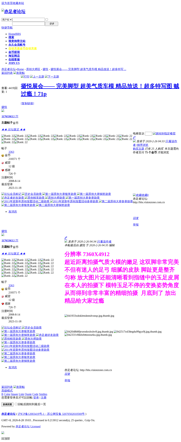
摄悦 (45, 69)
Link (21, 394)
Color (7, 394)
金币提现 (14, 52)
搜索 (11, 37)
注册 (63, 23)
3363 (10, 116)
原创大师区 (33, 69)
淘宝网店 (14, 55)
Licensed (35, 426)
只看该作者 (104, 241)
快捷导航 (7, 27)
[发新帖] (19, 72)
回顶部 (5, 438)
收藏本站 (18, 3)
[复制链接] (27, 103)
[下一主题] (52, 76)
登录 (36, 397)
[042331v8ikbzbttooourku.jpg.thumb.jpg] (88, 334)
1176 (4, 116)
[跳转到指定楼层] (164, 133)
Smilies (43, 394)
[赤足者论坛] (13, 11)
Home (14, 33)
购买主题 (138, 148)
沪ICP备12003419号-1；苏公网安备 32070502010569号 (51, 413)
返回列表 (7, 72)
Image (14, 394)
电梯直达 (138, 133)
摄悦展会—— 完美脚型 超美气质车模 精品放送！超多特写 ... (88, 69)
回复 (136, 218)
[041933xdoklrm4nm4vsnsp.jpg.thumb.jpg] (89, 315)
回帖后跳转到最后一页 (32, 404)
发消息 (12, 211)
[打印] (25, 76)
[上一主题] (37, 76)
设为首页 (7, 3)
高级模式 (7, 390)
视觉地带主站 (16, 40)
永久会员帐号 (16, 44)
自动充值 (22, 48)
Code (35, 394)
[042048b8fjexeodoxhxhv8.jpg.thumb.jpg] (89, 331)
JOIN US (14, 63)
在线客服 (14, 59)
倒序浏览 (142, 144)
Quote (28, 394)
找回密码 (66, 19)
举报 (136, 224)
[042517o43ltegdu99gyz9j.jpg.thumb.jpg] (138, 331)
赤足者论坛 (8, 69)
